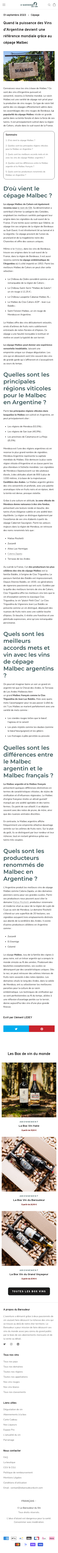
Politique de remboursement (18, 1472)
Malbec (19, 248)
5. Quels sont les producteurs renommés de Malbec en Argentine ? (25, 173)
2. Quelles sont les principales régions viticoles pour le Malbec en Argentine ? (27, 147)
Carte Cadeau (10, 1419)
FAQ (5, 1457)
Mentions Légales (12, 1477)
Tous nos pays (10, 1361)
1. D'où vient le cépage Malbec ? (20, 140)
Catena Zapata (15, 553)
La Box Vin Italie (29, 1126)
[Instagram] (11, 1344)
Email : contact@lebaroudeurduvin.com (23, 1487)
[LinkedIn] (18, 1344)
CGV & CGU (9, 1467)
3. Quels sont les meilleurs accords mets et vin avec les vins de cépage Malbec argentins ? (27, 156)
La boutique (9, 1462)
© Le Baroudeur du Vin (29, 1508)
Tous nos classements (14, 1392)
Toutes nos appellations (15, 1376)
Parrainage (8, 1440)
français (27, 1501)
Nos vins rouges (11, 1382)
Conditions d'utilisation (15, 1482)
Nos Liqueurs (10, 1424)
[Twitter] (4, 1344)
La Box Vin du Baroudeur (29, 1200)
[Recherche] (49, 4)
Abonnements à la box (14, 1414)
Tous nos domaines (13, 1366)
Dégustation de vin (13, 1409)
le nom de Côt (25, 207)
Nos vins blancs (11, 1387)
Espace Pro (8, 1429)
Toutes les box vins (29, 1291)
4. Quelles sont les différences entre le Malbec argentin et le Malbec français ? (27, 165)
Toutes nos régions (13, 1371)
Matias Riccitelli (21, 902)
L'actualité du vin (12, 1434)
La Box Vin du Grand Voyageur (29, 1274)
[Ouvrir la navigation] (4, 5)
